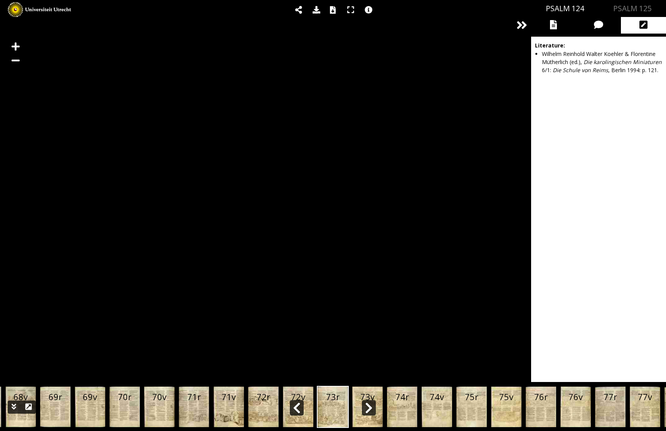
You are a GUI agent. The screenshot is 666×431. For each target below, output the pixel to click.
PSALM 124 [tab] (565, 8)
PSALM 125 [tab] (632, 8)
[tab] (553, 25)
